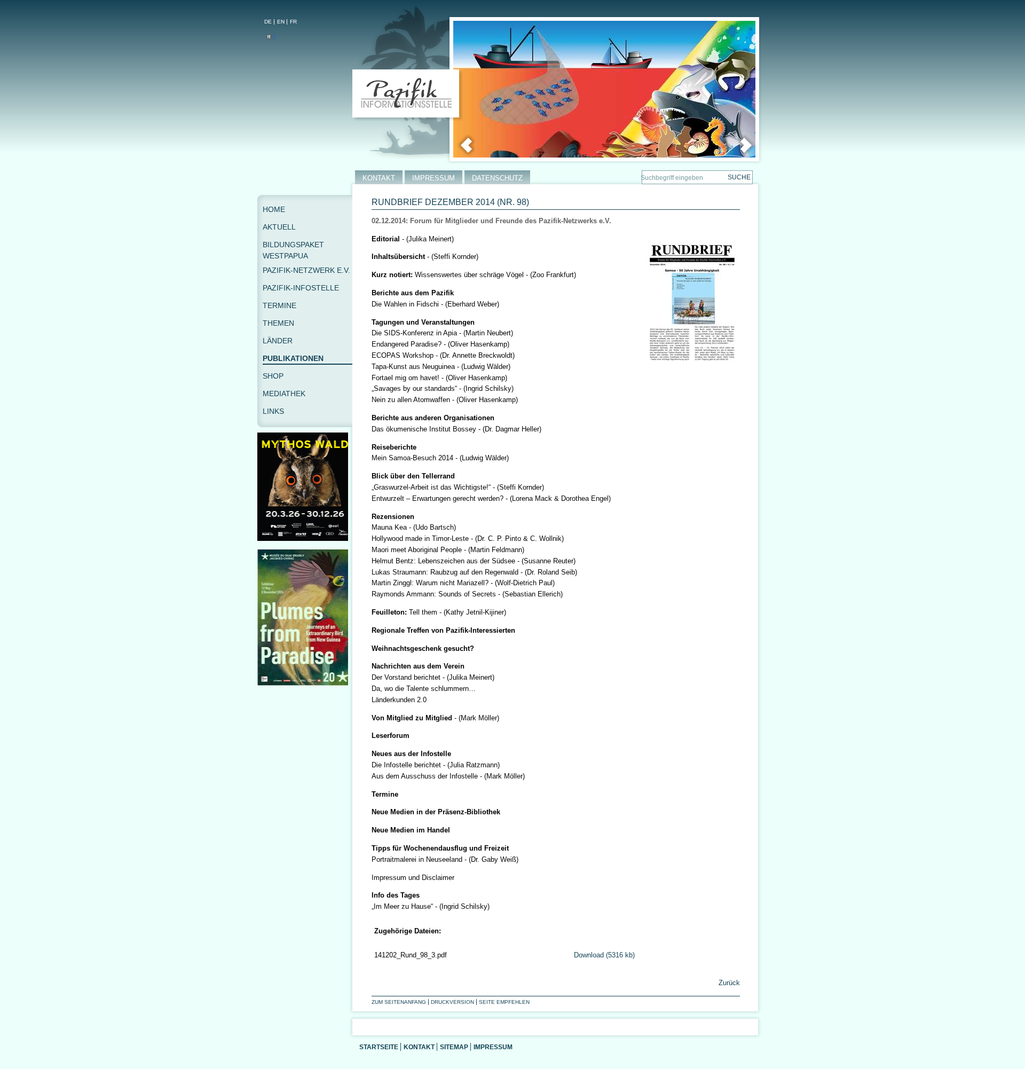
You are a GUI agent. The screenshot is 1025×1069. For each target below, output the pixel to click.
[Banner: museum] (304, 683)
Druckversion (452, 1002)
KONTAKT (378, 178)
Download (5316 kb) (604, 955)
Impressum (493, 1046)
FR (293, 22)
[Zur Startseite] (408, 95)
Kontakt (419, 1046)
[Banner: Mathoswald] (304, 538)
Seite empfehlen (504, 1002)
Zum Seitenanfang (399, 1002)
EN (281, 22)
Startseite (378, 1046)
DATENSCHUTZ (497, 178)
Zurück (728, 983)
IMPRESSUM (433, 178)
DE (268, 22)
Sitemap (454, 1046)
